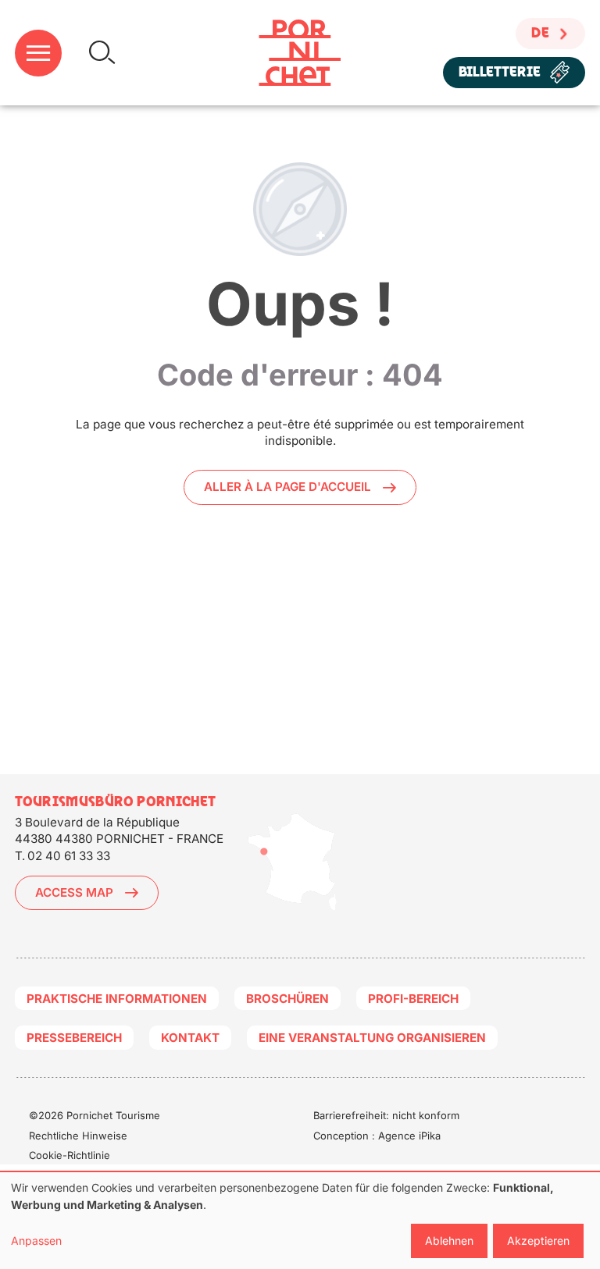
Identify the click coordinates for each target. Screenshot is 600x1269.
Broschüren (287, 998)
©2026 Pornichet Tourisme (94, 1115)
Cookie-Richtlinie (69, 1155)
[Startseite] (300, 53)
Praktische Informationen (117, 998)
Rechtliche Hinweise (78, 1135)
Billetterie (500, 72)
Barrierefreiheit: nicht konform (386, 1115)
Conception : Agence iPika (377, 1135)
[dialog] (300, 1220)
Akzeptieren (538, 1240)
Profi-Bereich (413, 998)
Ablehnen (449, 1240)
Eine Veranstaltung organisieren (372, 1037)
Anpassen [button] (36, 1240)
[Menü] (38, 53)
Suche (102, 52)
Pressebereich (74, 1037)
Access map (74, 892)
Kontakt (190, 1037)
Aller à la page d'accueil (287, 486)
